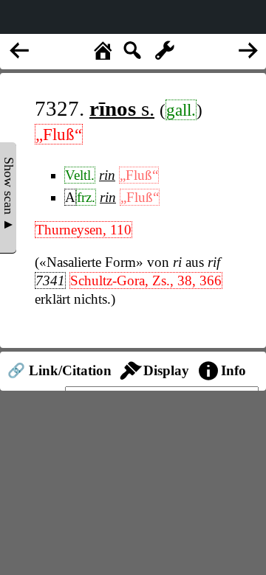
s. (121, 108)
